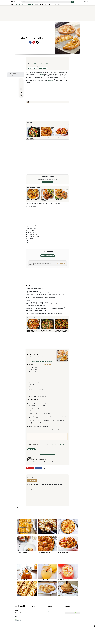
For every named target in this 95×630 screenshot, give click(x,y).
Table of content (30, 122)
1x (44, 364)
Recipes (36, 4)
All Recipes (34, 607)
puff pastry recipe (52, 80)
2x (47, 364)
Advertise (67, 607)
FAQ (49, 610)
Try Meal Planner (61, 263)
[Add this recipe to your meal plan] (21, 95)
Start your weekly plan (47, 182)
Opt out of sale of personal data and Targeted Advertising (72, 612)
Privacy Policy (67, 611)
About (59, 4)
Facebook (38, 468)
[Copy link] (21, 86)
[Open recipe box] (21, 92)
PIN (34, 361)
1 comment (34, 63)
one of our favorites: (39, 74)
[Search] (72, 2)
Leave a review (32, 480)
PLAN (50, 361)
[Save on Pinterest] (21, 83)
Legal (66, 610)
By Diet (41, 4)
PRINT (39, 361)
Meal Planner (30, 4)
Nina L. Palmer (13, 73)
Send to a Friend (55, 468)
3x (50, 364)
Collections (34, 610)
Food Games (48, 4)
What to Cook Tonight (20, 4)
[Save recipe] (21, 89)
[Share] (21, 80)
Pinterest (30, 468)
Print (46, 468)
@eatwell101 (37, 461)
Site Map (49, 611)
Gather (54, 4)
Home (12, 4)
